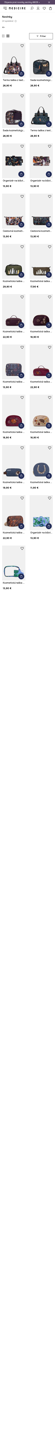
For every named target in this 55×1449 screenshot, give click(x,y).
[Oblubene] (44, 8)
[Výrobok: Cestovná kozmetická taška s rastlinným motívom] (41, 211)
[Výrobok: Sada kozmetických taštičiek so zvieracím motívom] (41, 60)
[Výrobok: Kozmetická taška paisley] (13, 362)
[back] (4, 27)
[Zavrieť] (49, 2)
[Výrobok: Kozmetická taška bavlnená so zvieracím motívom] (13, 462)
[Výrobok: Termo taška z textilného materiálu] (13, 60)
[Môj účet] (38, 8)
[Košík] (49, 8)
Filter (43, 36)
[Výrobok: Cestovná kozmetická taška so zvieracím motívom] (13, 211)
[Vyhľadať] (32, 8)
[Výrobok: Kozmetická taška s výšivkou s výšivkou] (41, 362)
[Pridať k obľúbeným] (22, 46)
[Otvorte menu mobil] (6, 8)
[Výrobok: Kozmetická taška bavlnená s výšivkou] (41, 462)
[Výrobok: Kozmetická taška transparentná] (13, 563)
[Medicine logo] (17, 8)
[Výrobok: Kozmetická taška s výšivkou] (13, 311)
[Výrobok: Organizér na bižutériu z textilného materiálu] (13, 160)
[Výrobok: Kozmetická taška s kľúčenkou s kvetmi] (13, 512)
